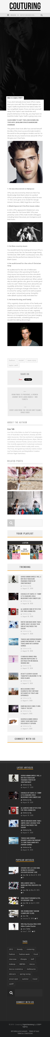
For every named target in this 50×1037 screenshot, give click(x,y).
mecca (32, 964)
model (21, 360)
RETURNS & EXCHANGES (19, 1031)
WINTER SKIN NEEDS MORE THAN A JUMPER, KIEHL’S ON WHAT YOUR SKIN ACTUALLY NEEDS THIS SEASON (31, 625)
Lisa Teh (20, 487)
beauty (20, 949)
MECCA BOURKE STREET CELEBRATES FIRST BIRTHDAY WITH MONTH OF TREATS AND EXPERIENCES (29, 692)
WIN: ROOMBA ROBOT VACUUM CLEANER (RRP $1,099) (30, 912)
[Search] (42, 15)
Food (36, 954)
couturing (30, 949)
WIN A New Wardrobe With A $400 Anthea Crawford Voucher (31, 925)
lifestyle (24, 959)
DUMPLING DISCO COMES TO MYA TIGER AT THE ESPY (30, 707)
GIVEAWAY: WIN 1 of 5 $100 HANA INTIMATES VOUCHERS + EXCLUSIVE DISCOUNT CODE (30, 870)
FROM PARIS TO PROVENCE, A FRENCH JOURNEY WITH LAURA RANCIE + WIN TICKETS (25, 396)
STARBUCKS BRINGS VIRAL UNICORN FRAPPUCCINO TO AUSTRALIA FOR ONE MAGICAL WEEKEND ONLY (29, 659)
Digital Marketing (28, 1024)
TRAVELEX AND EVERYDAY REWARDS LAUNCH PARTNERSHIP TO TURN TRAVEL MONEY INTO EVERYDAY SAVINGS (31, 642)
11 (23, 877)
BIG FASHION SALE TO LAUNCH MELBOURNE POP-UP (26, 506)
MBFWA (22, 964)
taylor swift (13, 365)
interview (12, 959)
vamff (11, 984)
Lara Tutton (26, 929)
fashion (12, 360)
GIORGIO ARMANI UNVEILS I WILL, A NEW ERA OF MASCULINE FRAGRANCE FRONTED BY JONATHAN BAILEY (31, 580)
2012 (11, 949)
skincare (12, 974)
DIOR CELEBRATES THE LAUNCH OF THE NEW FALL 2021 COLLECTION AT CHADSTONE (25, 479)
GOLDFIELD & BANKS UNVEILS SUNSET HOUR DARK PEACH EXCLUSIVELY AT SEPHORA (29, 721)
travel (35, 979)
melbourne (31, 969)
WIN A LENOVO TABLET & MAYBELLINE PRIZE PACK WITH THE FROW (31, 885)
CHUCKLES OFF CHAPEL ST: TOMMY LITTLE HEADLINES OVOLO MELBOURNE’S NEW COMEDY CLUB (31, 596)
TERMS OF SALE (34, 1031)
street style (13, 979)
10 (37, 918)
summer (25, 979)
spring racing (25, 974)
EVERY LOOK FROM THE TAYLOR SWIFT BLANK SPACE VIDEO (25, 411)
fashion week (24, 954)
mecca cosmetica (16, 969)
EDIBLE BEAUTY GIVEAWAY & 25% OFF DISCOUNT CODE (30, 899)
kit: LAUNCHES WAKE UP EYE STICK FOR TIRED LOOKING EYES (31, 610)
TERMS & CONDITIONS (25, 1033)
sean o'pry (32, 360)
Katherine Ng (27, 586)
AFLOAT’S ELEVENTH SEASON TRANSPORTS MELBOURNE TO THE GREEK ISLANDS (31, 676)
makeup (12, 964)
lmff (32, 959)
